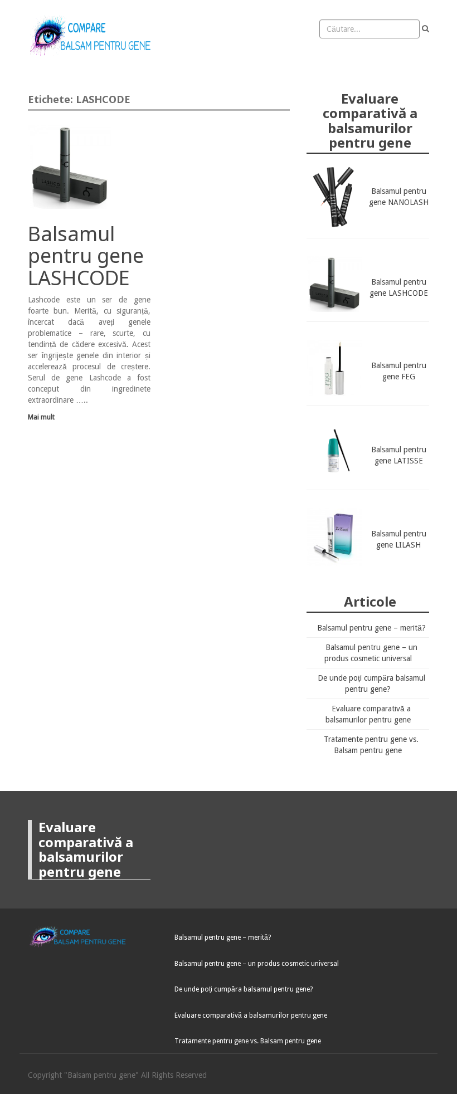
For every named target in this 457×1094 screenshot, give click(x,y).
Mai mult (41, 417)
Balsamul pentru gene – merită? (371, 627)
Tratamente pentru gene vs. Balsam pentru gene (247, 1041)
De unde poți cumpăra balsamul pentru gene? (243, 989)
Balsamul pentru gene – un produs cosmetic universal (256, 964)
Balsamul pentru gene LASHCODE (86, 255)
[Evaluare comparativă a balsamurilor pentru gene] (93, 36)
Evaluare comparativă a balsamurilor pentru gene (250, 1015)
